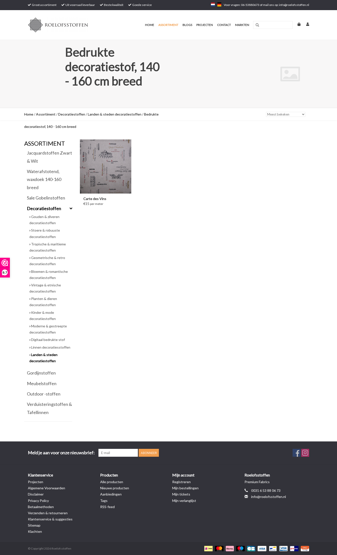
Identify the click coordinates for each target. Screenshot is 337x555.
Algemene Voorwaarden (46, 488)
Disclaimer (36, 494)
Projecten (204, 25)
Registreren (181, 482)
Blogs (187, 25)
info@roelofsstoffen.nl (268, 497)
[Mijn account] (305, 24)
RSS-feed (107, 507)
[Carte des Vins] (105, 166)
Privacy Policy (38, 500)
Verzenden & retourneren (48, 513)
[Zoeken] (257, 25)
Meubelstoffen (41, 383)
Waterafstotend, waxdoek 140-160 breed (44, 179)
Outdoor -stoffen (43, 393)
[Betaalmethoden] (208, 548)
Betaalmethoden (41, 507)
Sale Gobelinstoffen (46, 197)
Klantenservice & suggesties (50, 519)
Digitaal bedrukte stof (48, 339)
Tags (104, 500)
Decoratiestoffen (71, 114)
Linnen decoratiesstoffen (50, 347)
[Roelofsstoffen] (65, 25)
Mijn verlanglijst (184, 500)
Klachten (35, 531)
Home (149, 25)
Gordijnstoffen (41, 373)
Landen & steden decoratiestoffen (114, 114)
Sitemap (34, 525)
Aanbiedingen (111, 494)
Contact (224, 25)
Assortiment (168, 25)
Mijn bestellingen (185, 488)
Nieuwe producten (114, 488)
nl (213, 4)
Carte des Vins (94, 199)
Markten (242, 25)
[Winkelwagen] (297, 24)
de (219, 4)
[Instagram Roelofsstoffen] (305, 453)
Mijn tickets (181, 494)
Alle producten (111, 482)
